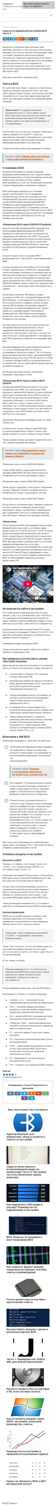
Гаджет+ (8, 3)
